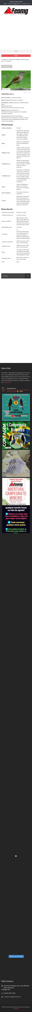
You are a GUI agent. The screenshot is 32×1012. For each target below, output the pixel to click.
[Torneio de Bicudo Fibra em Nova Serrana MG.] (16, 910)
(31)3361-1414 (26, 3)
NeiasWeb (16, 1007)
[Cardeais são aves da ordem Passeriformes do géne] (16, 770)
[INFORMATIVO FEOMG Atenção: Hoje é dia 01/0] (16, 882)
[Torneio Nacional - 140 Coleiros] (16, 658)
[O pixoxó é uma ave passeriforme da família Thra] (16, 798)
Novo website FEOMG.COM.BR (10, 59)
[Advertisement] (16, 32)
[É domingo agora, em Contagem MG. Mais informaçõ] (16, 405)
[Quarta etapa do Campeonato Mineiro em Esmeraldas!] (16, 826)
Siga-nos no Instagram (17, 954)
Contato (5, 3)
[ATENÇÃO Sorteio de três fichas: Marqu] (16, 517)
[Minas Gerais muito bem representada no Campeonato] (16, 602)
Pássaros (7, 64)
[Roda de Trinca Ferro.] (16, 714)
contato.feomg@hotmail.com (12, 995)
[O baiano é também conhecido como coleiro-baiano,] (16, 574)
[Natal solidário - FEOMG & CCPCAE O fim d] (16, 630)
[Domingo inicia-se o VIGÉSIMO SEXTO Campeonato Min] (16, 489)
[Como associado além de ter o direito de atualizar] (16, 545)
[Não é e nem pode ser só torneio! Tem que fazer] (16, 461)
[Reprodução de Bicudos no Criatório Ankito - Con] (16, 854)
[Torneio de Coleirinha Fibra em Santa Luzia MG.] (16, 938)
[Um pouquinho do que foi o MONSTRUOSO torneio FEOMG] (16, 742)
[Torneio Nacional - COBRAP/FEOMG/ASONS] (16, 686)
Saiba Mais (7, 380)
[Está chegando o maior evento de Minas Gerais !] (16, 433)
